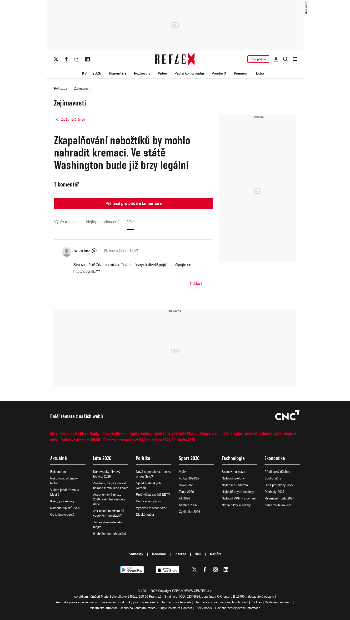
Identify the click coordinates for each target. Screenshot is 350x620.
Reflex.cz (60, 88)
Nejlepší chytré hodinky (238, 492)
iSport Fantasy (140, 433)
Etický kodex (204, 608)
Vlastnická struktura (104, 608)
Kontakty (136, 554)
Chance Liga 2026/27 (159, 439)
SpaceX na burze (233, 472)
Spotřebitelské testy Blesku (175, 433)
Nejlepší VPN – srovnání (239, 498)
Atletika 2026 (188, 505)
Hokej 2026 (186, 485)
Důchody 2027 (274, 492)
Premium (241, 73)
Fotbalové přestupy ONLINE (80, 439)
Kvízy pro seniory (62, 501)
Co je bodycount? (62, 514)
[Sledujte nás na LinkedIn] (87, 59)
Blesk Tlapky (90, 433)
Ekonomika (275, 458)
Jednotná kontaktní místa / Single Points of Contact (156, 608)
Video (162, 73)
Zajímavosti (82, 88)
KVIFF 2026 (91, 73)
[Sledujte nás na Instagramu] (77, 59)
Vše (130, 222)
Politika (143, 458)
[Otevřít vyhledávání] (285, 59)
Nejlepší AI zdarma (235, 485)
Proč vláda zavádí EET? (153, 494)
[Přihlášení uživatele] (276, 59)
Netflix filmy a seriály (236, 505)
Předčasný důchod (277, 472)
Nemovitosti (209, 433)
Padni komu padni (189, 73)
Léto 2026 (102, 458)
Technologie (233, 458)
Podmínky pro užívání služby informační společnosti (154, 602)
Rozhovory (142, 73)
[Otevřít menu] (295, 59)
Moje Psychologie (63, 433)
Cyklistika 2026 (189, 512)
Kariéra (215, 554)
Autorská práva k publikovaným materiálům (86, 602)
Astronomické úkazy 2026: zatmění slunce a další (109, 499)
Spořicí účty (273, 478)
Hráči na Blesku (114, 433)
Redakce (159, 554)
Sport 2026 (189, 458)
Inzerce (180, 554)
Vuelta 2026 (186, 439)
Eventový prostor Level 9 (122, 439)
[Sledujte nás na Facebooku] (66, 59)
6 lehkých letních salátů (109, 533)
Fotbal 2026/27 (189, 478)
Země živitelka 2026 (278, 505)
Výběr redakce (66, 222)
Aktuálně (58, 458)
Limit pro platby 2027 (279, 485)
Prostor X (219, 73)
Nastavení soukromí (278, 602)
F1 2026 (184, 498)
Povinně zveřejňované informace (237, 608)
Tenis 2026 (186, 492)
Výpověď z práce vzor (151, 508)
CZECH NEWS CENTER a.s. (192, 591)
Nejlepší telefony (233, 478)
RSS (198, 554)
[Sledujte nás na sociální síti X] (56, 59)
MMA (182, 472)
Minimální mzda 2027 (279, 498)
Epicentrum (58, 472)
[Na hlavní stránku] (175, 59)
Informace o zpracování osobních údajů (221, 602)
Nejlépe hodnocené (103, 222)
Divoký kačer (145, 514)
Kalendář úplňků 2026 (65, 508)
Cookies (256, 602)
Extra (260, 73)
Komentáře (117, 73)
